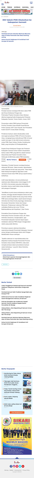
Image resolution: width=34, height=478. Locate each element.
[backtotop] (17, 458)
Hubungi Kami (18, 470)
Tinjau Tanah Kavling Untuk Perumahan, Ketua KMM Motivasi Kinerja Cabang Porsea (12, 390)
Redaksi (11, 470)
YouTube (24, 468)
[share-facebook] (13, 274)
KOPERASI (17, 7)
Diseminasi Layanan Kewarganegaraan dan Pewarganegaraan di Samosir (16, 257)
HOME (3, 7)
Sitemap (6, 470)
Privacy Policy (26, 470)
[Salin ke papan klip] (21, 274)
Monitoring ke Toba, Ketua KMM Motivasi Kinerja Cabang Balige (12, 375)
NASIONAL (25, 7)
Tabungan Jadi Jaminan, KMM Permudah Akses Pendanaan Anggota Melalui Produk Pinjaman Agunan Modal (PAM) (12, 382)
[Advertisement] (17, 60)
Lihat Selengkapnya (17, 412)
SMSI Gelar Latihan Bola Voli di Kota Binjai (13, 405)
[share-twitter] (16, 274)
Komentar (17, 277)
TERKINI (9, 7)
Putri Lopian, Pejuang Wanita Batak (11, 397)
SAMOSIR (5, 264)
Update (23, 159)
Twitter (21, 468)
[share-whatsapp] (18, 274)
